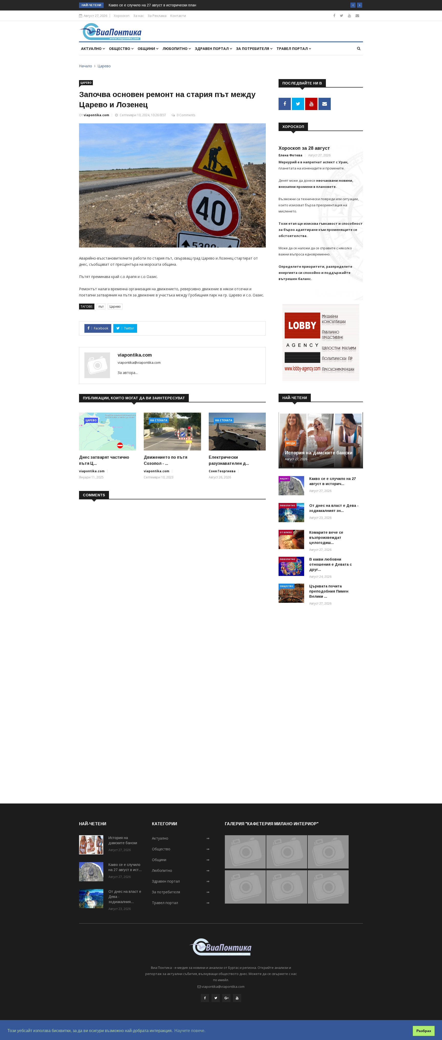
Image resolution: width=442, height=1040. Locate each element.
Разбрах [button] (423, 1031)
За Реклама (157, 15)
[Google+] (226, 998)
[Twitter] (341, 15)
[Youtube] (349, 15)
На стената (158, 420)
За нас (138, 15)
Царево (104, 65)
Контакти (178, 15)
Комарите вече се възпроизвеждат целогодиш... (326, 537)
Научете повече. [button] (189, 1030)
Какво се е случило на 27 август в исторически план (152, 5)
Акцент (284, 478)
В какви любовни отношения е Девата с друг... (330, 564)
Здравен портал (212, 48)
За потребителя (253, 48)
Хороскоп (121, 15)
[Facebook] (334, 15)
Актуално (92, 48)
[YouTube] (237, 998)
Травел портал (293, 48)
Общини (147, 48)
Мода (290, 443)
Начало (85, 65)
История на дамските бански (318, 452)
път (101, 306)
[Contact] (357, 15)
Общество (120, 48)
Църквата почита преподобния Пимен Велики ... (328, 591)
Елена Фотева (290, 155)
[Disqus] (172, 570)
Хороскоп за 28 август (304, 148)
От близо (286, 532)
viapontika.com (96, 115)
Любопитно (175, 48)
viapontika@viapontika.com (139, 362)
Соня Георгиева (222, 471)
